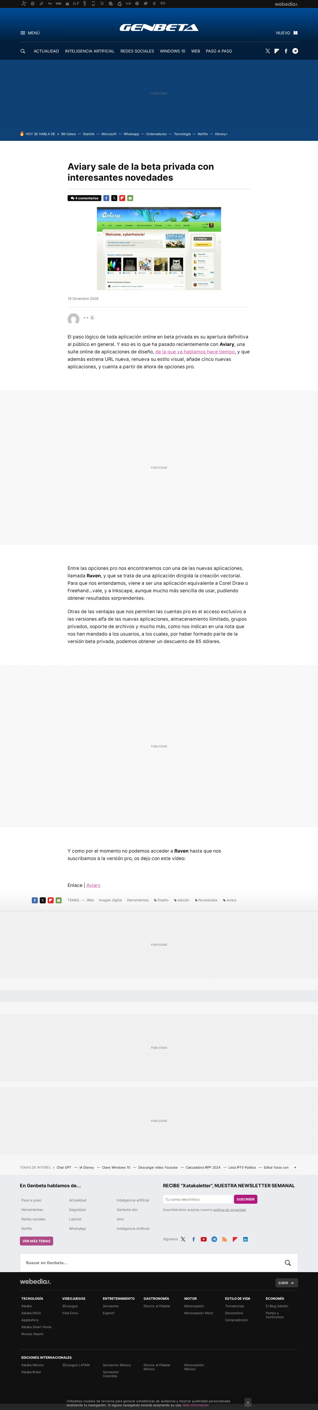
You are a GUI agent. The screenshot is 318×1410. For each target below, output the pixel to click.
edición (183, 900)
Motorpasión (194, 1306)
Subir (283, 1283)
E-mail (130, 198)
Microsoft (109, 134)
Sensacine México (117, 1365)
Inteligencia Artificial (133, 1228)
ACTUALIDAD (46, 51)
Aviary (93, 885)
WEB (195, 51)
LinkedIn (245, 1238)
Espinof (109, 1313)
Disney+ (221, 134)
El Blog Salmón (277, 1306)
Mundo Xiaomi (32, 1334)
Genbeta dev (127, 1209)
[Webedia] (35, 1281)
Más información (196, 1405)
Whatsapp (131, 134)
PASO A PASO (219, 51)
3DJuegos (70, 1306)
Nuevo (283, 32)
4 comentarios (86, 198)
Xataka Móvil (31, 1313)
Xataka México (32, 1365)
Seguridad (77, 1209)
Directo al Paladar (157, 1306)
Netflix (203, 134)
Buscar (287, 1262)
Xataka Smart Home (36, 1327)
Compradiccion (236, 1320)
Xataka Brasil (31, 1372)
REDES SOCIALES (137, 51)
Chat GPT (64, 1167)
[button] (88, 318)
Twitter (268, 51)
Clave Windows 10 (116, 1167)
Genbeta (159, 27)
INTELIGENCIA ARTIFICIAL (90, 51)
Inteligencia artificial (133, 1200)
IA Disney (87, 1167)
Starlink (88, 134)
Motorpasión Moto (198, 1313)
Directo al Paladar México (157, 1367)
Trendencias (234, 1306)
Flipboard (277, 51)
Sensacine (111, 1306)
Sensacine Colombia (111, 1374)
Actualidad (77, 1200)
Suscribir (246, 1199)
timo (120, 1219)
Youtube (204, 1238)
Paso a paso (31, 1200)
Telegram (295, 51)
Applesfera (29, 1320)
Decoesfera (234, 1313)
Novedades (208, 900)
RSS (225, 1238)
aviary (232, 900)
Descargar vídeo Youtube (158, 1167)
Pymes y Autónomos (275, 1315)
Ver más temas (36, 1241)
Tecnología (182, 134)
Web (90, 900)
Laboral (75, 1219)
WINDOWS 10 (172, 51)
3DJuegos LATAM (76, 1365)
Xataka (26, 1306)
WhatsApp (77, 1228)
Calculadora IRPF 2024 (203, 1167)
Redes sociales (33, 1219)
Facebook (286, 51)
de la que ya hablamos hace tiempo (195, 352)
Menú (34, 32)
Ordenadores (156, 134)
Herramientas (138, 900)
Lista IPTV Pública (243, 1167)
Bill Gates (68, 134)
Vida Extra (70, 1313)
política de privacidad (229, 1210)
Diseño (163, 900)
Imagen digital (110, 900)
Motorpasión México (194, 1367)
